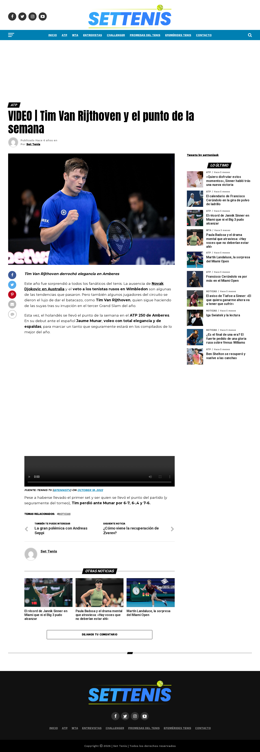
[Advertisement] (122, 70)
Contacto (204, 35)
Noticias (64, 514)
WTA (75, 35)
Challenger (116, 35)
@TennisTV (62, 490)
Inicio (52, 35)
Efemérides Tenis (178, 35)
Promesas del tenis (145, 35)
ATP (64, 35)
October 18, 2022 (90, 490)
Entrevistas (92, 35)
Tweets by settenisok (203, 155)
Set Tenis (33, 144)
